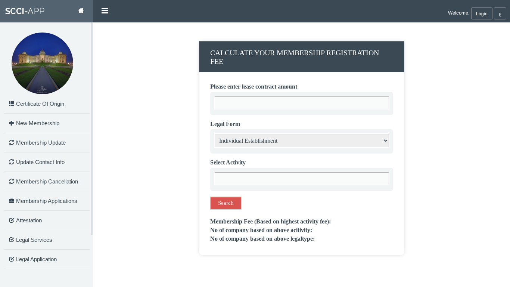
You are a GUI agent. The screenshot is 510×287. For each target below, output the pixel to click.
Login (482, 13)
